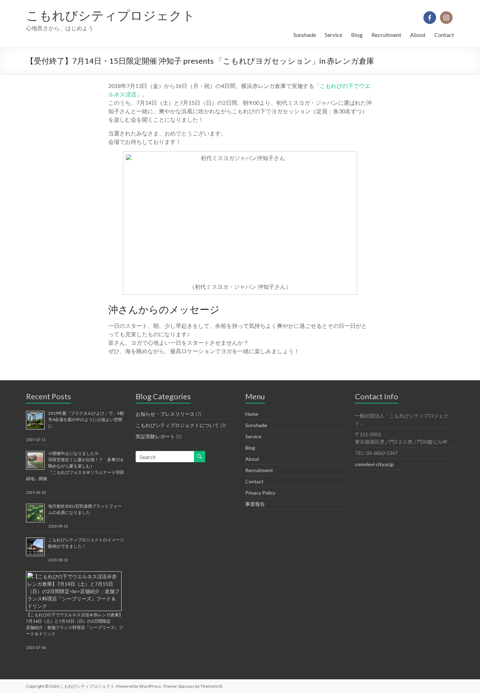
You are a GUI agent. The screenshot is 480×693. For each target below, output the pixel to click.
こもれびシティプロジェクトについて (177, 425)
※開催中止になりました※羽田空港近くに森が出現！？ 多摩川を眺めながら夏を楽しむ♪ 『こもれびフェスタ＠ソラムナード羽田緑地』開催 (75, 466)
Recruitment (386, 34)
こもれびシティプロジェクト (110, 15)
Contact (444, 34)
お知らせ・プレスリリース (165, 414)
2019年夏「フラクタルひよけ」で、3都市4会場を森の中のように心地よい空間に (86, 419)
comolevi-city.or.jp (374, 464)
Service (333, 34)
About (418, 34)
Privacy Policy (260, 493)
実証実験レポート (155, 436)
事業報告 (255, 504)
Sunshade (304, 34)
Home (251, 414)
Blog (357, 34)
